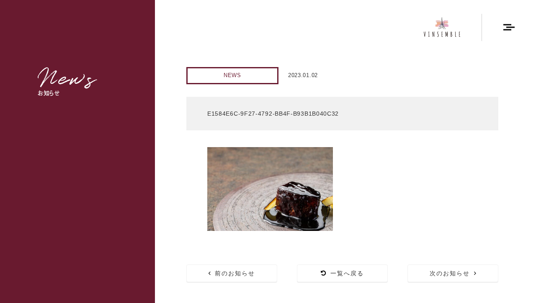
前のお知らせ (235, 273)
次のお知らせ (450, 273)
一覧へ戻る (347, 273)
